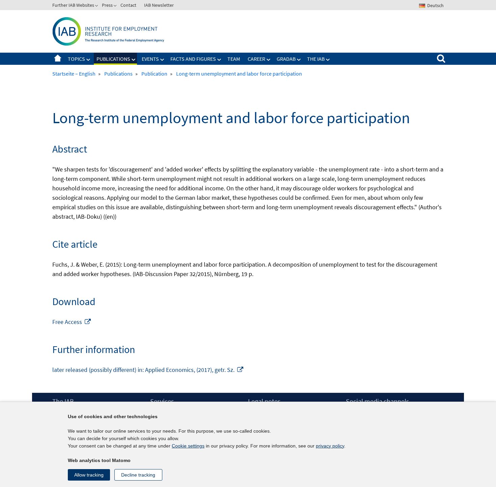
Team (233, 58)
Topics (76, 58)
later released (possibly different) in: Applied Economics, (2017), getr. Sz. (148, 370)
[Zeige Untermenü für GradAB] (299, 59)
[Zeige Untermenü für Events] (162, 59)
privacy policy (330, 446)
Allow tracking (89, 475)
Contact (128, 5)
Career (256, 58)
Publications (113, 58)
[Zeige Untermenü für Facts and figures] (219, 59)
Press (107, 5)
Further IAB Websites (73, 5)
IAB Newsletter (159, 5)
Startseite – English (57, 59)
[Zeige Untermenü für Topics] (88, 59)
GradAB (286, 58)
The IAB (316, 58)
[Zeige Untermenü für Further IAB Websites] (97, 6)
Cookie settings (188, 446)
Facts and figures (193, 58)
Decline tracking (138, 475)
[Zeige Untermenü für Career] (268, 59)
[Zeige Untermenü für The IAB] (328, 59)
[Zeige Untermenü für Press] (115, 6)
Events (150, 58)
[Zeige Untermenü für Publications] (133, 59)
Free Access (71, 322)
